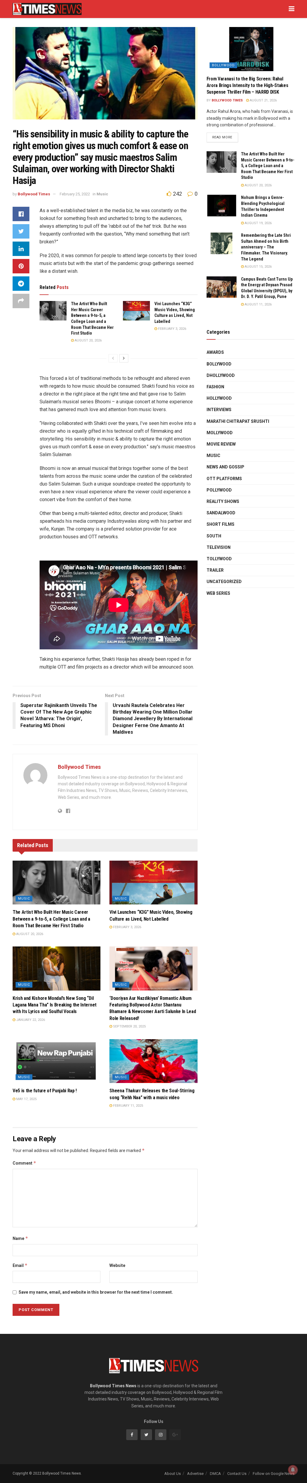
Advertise (195, 1473)
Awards (215, 352)
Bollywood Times (34, 194)
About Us (172, 1473)
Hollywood (219, 398)
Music (102, 194)
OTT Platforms (224, 478)
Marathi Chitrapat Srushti (238, 421)
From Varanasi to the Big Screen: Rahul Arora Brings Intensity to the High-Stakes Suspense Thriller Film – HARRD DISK (247, 85)
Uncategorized (224, 581)
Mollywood (220, 432)
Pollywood (219, 490)
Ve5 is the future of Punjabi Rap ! (45, 1090)
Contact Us (236, 1473)
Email (20, 1265)
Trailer (215, 570)
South (214, 536)
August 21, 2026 (263, 100)
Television (219, 547)
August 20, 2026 (88, 340)
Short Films (220, 524)
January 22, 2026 (30, 1020)
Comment (24, 1163)
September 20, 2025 (129, 1026)
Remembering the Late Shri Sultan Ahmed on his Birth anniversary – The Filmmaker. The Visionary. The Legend (266, 247)
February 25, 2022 (75, 194)
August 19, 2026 (258, 223)
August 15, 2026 (258, 267)
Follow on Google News (273, 1473)
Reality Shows (223, 501)
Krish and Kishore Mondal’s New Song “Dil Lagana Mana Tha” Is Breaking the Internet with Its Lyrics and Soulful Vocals (55, 1005)
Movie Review (221, 444)
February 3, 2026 (171, 329)
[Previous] (113, 358)
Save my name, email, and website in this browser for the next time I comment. (96, 1292)
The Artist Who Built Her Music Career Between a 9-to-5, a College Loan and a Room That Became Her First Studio (51, 918)
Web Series (218, 593)
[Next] (123, 358)
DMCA (215, 1473)
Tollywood (219, 558)
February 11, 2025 (127, 1106)
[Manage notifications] (293, 1470)
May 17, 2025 (26, 1099)
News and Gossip (225, 467)
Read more (222, 137)
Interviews (219, 409)
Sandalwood (221, 512)
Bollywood (223, 65)
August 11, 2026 (258, 304)
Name (20, 1238)
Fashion (215, 386)
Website (117, 1265)
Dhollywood (221, 375)
